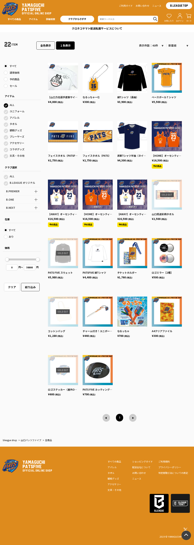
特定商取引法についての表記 (173, 472)
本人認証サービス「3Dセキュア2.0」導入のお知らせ (97, 28)
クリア (12, 287)
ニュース (156, 5)
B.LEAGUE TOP (179, 5)
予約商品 (15, 79)
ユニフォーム (17, 111)
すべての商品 (114, 461)
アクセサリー (17, 143)
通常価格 (15, 72)
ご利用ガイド (126, 5)
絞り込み (30, 287)
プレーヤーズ (17, 136)
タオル (13, 124)
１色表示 (65, 45)
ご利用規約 (164, 461)
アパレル (15, 117)
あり (11, 236)
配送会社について (141, 467)
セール (13, 86)
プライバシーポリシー (169, 467)
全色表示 (45, 45)
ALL (12, 105)
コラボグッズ (17, 149)
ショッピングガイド (142, 461)
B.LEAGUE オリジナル (22, 183)
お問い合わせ (142, 5)
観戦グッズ (16, 130)
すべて (13, 66)
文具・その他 (17, 155)
